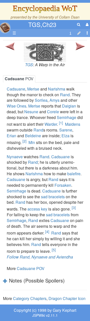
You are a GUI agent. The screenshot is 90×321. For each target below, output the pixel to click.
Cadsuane (16, 89)
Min (31, 142)
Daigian (69, 106)
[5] (54, 249)
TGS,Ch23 (42, 24)
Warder (50, 124)
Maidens (72, 124)
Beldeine (33, 135)
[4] (47, 231)
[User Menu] (86, 24)
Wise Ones (16, 106)
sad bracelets (53, 197)
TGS (29, 65)
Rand (65, 95)
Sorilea (41, 100)
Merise (33, 89)
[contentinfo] (70, 33)
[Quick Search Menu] (78, 24)
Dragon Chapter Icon (67, 298)
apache (5, 28)
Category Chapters (29, 298)
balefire (73, 173)
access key (37, 209)
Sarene (65, 130)
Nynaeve (15, 157)
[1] (61, 122)
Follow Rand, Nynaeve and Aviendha (40, 257)
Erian (11, 135)
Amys (55, 100)
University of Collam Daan (59, 17)
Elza (66, 135)
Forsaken (62, 185)
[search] (78, 24)
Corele (53, 111)
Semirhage (66, 117)
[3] (74, 207)
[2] (24, 141)
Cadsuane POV (30, 268)
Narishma (56, 89)
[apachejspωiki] (5, 26)
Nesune (31, 111)
